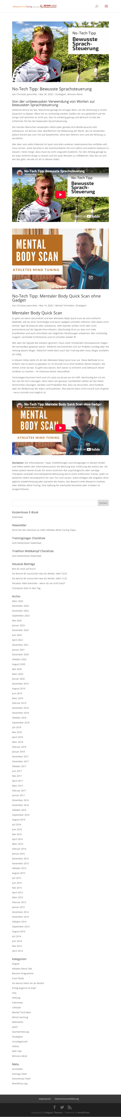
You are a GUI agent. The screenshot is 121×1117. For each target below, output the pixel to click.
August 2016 (18, 819)
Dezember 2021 (20, 644)
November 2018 (20, 712)
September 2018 (20, 722)
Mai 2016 (17, 834)
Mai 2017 (17, 775)
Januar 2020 (18, 678)
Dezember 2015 (20, 858)
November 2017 (20, 761)
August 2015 (18, 873)
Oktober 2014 (19, 921)
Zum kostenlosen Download (26, 542)
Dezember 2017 (20, 756)
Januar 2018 (18, 751)
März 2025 (17, 601)
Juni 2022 (17, 635)
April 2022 (17, 639)
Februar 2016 (19, 848)
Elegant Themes (53, 1112)
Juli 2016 (16, 824)
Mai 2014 (17, 945)
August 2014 (18, 931)
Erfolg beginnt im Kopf (24, 988)
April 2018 (17, 737)
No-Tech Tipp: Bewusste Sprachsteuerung (52, 89)
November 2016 (20, 805)
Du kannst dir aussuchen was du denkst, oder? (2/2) (39, 573)
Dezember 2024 (20, 605)
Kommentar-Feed (21, 1078)
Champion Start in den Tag (26, 588)
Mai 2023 (17, 620)
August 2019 (18, 688)
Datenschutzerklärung (67, 1098)
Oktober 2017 (19, 766)
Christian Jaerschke (27, 94)
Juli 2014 (16, 936)
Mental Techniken (64, 305)
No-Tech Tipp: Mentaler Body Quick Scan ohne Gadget (56, 298)
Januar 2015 (18, 907)
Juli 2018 (16, 727)
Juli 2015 (16, 877)
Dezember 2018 (20, 707)
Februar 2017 (19, 790)
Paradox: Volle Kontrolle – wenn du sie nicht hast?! (38, 583)
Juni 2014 (17, 941)
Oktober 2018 (19, 717)
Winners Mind (74, 94)
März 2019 (17, 698)
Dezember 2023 (20, 610)
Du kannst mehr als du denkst (28, 983)
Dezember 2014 (20, 912)
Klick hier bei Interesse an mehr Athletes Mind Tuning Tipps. (44, 529)
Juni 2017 (17, 770)
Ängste (15, 963)
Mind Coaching (20, 1017)
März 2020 (17, 673)
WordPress (83, 1112)
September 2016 (20, 814)
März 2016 (17, 843)
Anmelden (17, 1068)
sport (15, 1026)
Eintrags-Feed (19, 1073)
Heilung (16, 997)
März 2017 (17, 785)
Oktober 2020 (19, 659)
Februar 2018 (19, 746)
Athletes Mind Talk (22, 968)
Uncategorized (19, 1041)
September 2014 (20, 926)
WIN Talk (16, 1051)
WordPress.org (20, 1083)
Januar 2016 (18, 853)
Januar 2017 (18, 795)
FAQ (14, 992)
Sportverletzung (20, 1031)
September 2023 (20, 615)
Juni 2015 (17, 882)
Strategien (60, 94)
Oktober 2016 (19, 809)
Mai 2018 (17, 732)
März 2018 (17, 741)
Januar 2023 (18, 625)
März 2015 (17, 897)
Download (17, 517)
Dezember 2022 (20, 630)
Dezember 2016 (20, 800)
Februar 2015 (19, 902)
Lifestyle (16, 1007)
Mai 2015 (17, 887)
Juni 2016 (17, 829)
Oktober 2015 (19, 868)
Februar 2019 (19, 702)
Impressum (45, 1098)
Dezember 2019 (20, 683)
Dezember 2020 (20, 654)
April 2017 (17, 780)
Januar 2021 (18, 649)
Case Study (18, 978)
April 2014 (17, 950)
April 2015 (17, 892)
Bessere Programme (22, 973)
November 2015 (20, 863)
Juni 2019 (17, 693)
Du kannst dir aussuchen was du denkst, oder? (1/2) (39, 578)
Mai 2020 (17, 669)
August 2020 (18, 664)
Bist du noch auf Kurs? (24, 568)
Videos (15, 1046)
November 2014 (20, 916)
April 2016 (17, 839)
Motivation (17, 1021)
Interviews (17, 1002)
